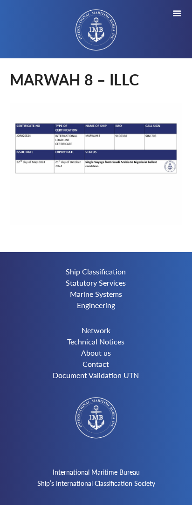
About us (96, 352)
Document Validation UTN (96, 375)
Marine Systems (96, 293)
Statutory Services (96, 282)
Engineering (96, 305)
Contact (95, 363)
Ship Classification (96, 271)
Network (96, 330)
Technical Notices (95, 341)
